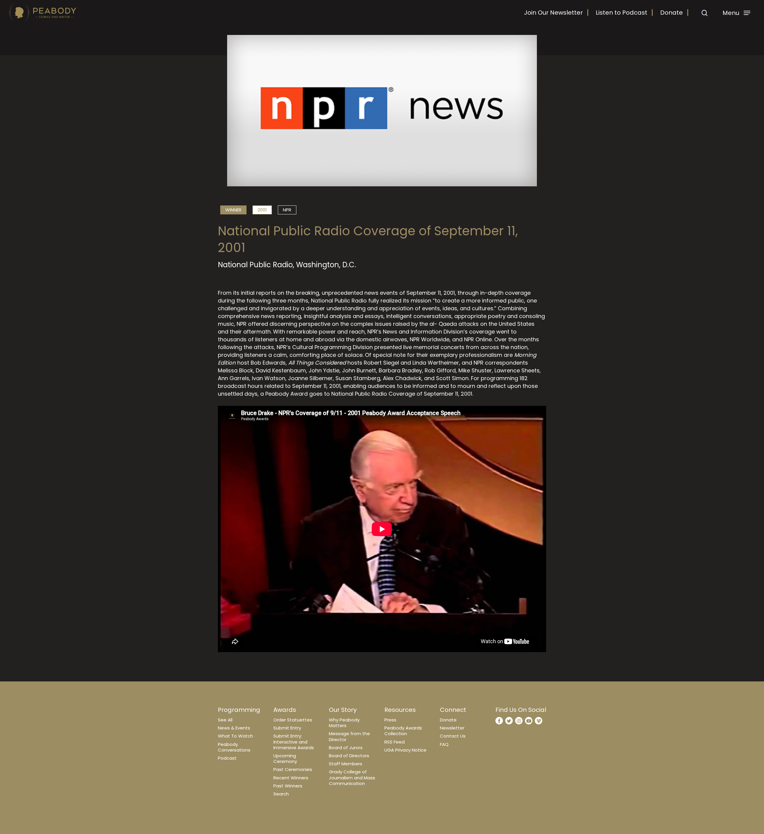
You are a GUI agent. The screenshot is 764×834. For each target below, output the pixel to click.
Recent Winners (290, 778)
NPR (287, 210)
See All (225, 720)
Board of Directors (349, 755)
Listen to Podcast (621, 12)
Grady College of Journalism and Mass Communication (352, 777)
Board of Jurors (346, 747)
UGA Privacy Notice (405, 750)
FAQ (444, 744)
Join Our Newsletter (553, 12)
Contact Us (453, 736)
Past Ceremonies (292, 769)
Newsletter (452, 728)
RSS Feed (394, 742)
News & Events (234, 728)
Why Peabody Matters (344, 723)
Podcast (227, 758)
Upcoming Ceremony (285, 758)
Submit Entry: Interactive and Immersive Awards (293, 741)
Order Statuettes (292, 720)
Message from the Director (349, 736)
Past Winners (287, 786)
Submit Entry (287, 728)
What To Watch (235, 736)
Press (390, 720)
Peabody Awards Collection (403, 731)
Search (281, 794)
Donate (671, 12)
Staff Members (345, 764)
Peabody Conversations (234, 747)
